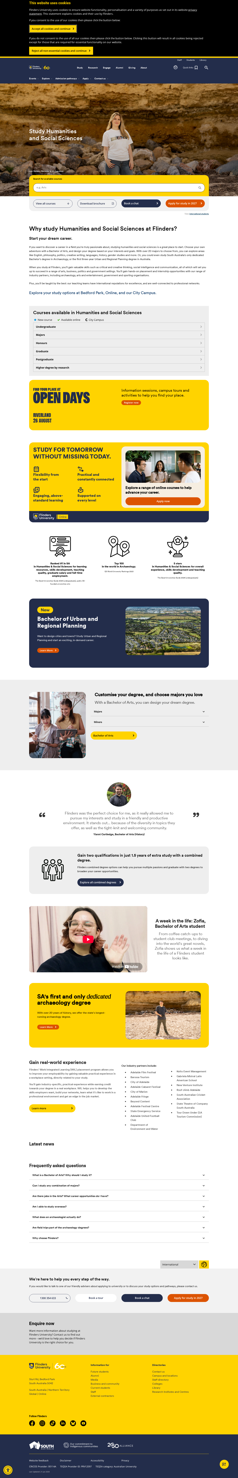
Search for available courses (47, 178)
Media (94, 1379)
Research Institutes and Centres (170, 1391)
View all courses (53, 203)
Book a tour (96, 1298)
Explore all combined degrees (98, 882)
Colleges (157, 1383)
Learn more (39, 1108)
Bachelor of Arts (103, 735)
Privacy (125, 1460)
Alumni (95, 1375)
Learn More (46, 650)
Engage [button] (107, 67)
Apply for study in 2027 (182, 203)
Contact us (158, 1371)
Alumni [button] (119, 67)
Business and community (105, 1383)
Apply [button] (87, 78)
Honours (41, 343)
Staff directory (160, 1379)
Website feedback (38, 1460)
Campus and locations (165, 1375)
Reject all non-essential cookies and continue (59, 50)
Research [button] (93, 67)
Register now (131, 402)
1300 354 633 (48, 1298)
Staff (93, 1391)
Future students (100, 1371)
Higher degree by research (52, 367)
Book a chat (131, 203)
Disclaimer (65, 1460)
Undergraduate (46, 327)
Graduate (42, 351)
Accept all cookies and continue (51, 29)
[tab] (150, 711)
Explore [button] (47, 78)
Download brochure (92, 203)
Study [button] (80, 67)
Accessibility (97, 1460)
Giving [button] (131, 67)
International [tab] (170, 1264)
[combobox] (119, 187)
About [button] (144, 67)
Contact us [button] (101, 78)
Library (156, 1387)
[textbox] (119, 187)
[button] (175, 67)
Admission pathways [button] (67, 78)
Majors (40, 335)
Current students (100, 1387)
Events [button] (34, 78)
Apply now (163, 501)
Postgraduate (44, 359)
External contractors (102, 1395)
